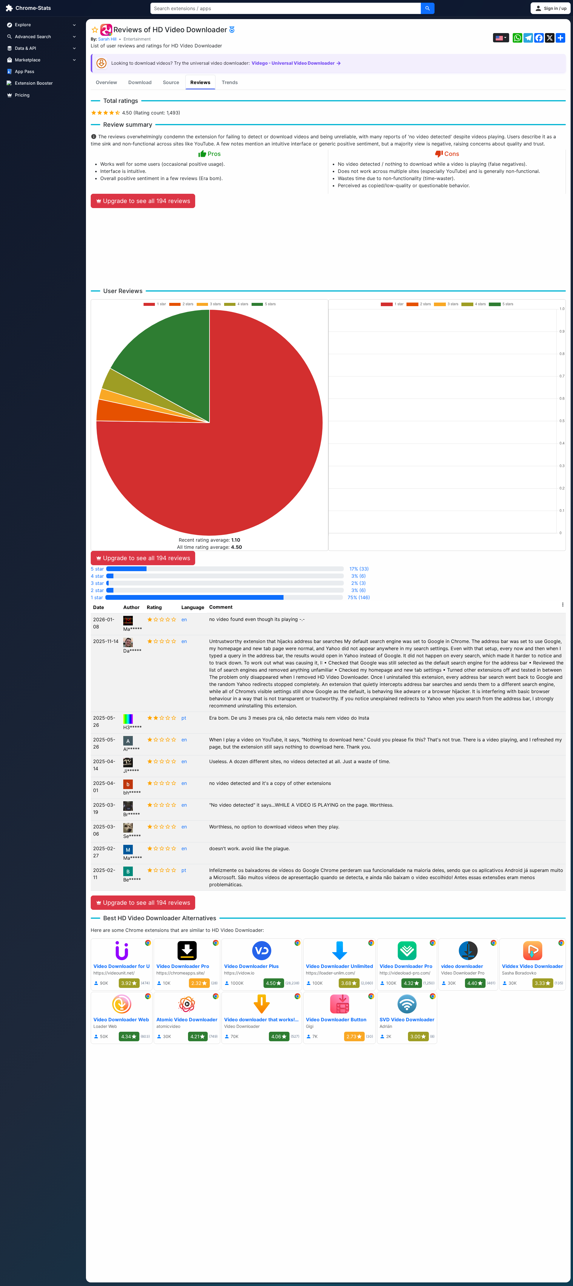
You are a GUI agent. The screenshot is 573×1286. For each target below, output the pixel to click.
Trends (230, 82)
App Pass (24, 71)
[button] (551, 8)
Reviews (200, 82)
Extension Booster (34, 83)
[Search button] (428, 8)
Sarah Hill (107, 38)
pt (183, 718)
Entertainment (137, 38)
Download (140, 82)
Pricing (22, 94)
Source (171, 82)
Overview (106, 82)
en (184, 619)
